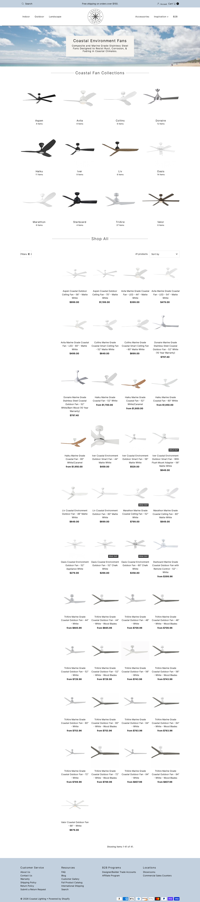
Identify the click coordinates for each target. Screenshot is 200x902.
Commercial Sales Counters (157, 875)
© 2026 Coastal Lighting (33, 898)
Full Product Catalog (71, 882)
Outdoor (39, 16)
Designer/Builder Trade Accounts (119, 872)
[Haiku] (39, 149)
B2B (175, 16)
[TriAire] (120, 200)
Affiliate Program (111, 875)
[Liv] (120, 149)
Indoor (26, 16)
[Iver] (80, 149)
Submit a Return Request (33, 889)
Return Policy (27, 885)
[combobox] (46, 3)
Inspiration (160, 16)
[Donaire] (161, 98)
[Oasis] (161, 149)
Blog (63, 875)
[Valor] (161, 200)
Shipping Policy (28, 882)
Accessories (142, 16)
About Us (25, 872)
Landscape (55, 16)
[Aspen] (39, 98)
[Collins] (120, 98)
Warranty (25, 879)
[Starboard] (80, 200)
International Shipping (72, 885)
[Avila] (80, 98)
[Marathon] (39, 200)
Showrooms (149, 872)
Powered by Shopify (59, 898)
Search (64, 889)
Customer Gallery (70, 879)
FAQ (63, 872)
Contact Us (26, 875)
